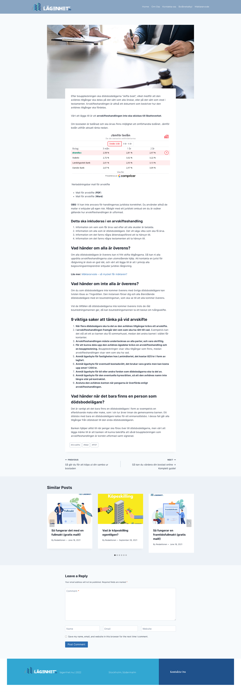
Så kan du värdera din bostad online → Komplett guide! (154, 464)
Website (147, 628)
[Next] (188, 523)
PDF (94, 445)
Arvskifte (75, 445)
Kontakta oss (169, 6)
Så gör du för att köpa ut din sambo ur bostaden (86, 464)
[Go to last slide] (52, 523)
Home (145, 6)
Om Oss (155, 6)
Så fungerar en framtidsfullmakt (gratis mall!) (169, 535)
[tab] (115, 555)
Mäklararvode (202, 6)
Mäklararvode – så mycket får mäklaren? (104, 274)
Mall (86, 445)
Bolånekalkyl (185, 6)
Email (107, 628)
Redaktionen (59, 540)
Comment (72, 591)
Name (69, 628)
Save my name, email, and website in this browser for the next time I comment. (108, 636)
